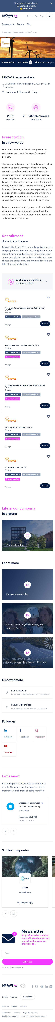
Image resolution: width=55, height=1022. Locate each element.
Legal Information (30, 1013)
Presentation (8, 62)
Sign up (13, 997)
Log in (5, 997)
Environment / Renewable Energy (22, 92)
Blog (29, 24)
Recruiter (27, 996)
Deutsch (23, 1006)
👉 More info (26, 8)
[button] (13, 913)
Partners (17, 1013)
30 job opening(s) (25, 902)
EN (28, 16)
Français (5, 1006)
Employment (8, 24)
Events (20, 24)
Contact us (6, 1013)
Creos (25, 887)
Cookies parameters (10, 1016)
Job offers (24, 62)
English (14, 1006)
